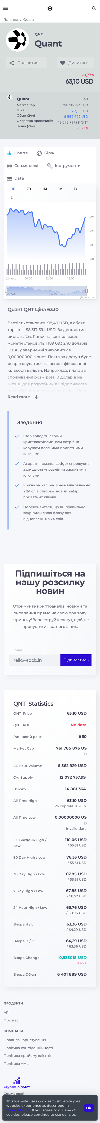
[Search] (94, 8)
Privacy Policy (18, 1110)
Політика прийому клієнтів (28, 1055)
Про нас (11, 1020)
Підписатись (76, 660)
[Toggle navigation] (6, 8)
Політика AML (16, 1063)
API (6, 1012)
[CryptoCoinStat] (50, 8)
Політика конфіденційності (28, 1048)
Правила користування (25, 1040)
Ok (88, 1108)
